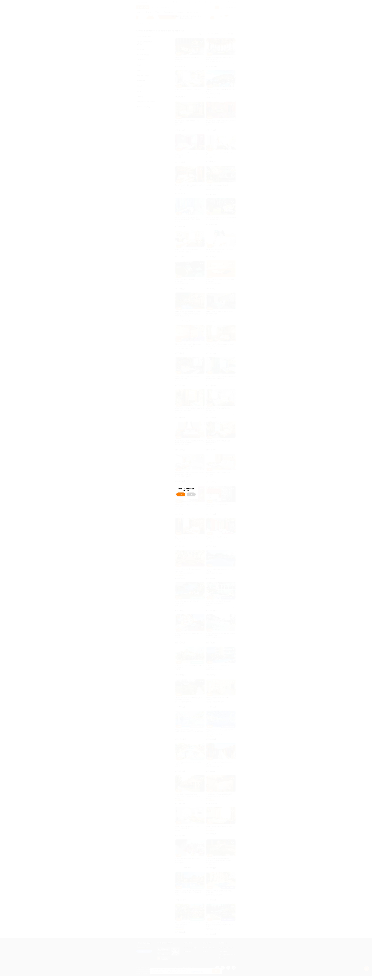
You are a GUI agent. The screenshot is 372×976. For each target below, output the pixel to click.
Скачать (196, 496)
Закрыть (176, 496)
